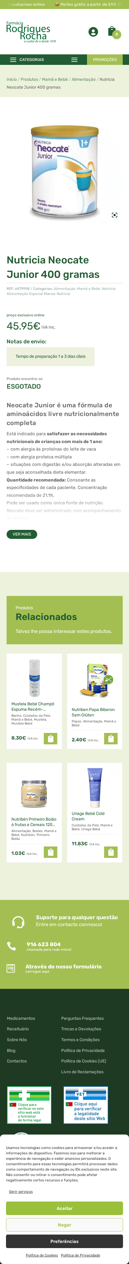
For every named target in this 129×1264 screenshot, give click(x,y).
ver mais (22, 534)
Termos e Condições (80, 1039)
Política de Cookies (42, 1255)
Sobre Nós (17, 1039)
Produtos (29, 79)
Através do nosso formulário (64, 966)
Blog (11, 1050)
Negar (64, 1225)
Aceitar (65, 1208)
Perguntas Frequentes (82, 1018)
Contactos (17, 1061)
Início (12, 79)
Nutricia (63, 294)
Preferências (64, 1241)
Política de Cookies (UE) (83, 1061)
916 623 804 (44, 944)
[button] (50, 738)
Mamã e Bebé (55, 79)
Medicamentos (21, 1018)
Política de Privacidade (80, 1255)
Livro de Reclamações (82, 1071)
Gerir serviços (21, 1192)
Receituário (18, 1029)
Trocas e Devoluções (81, 1029)
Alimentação (84, 79)
